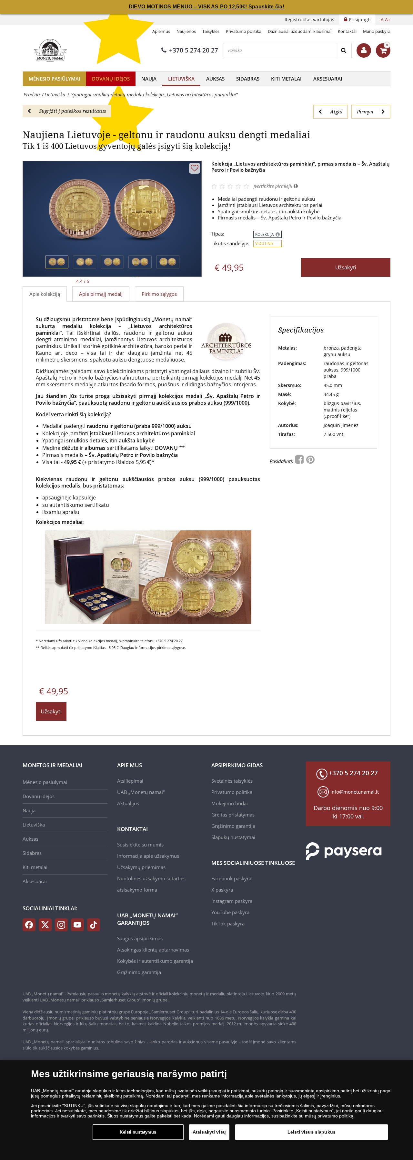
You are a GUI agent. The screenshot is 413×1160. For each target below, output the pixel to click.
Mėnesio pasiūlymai (54, 78)
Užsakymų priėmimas (141, 867)
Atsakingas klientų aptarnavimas (153, 949)
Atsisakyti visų (209, 1132)
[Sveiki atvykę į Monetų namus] (364, 50)
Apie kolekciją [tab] (44, 294)
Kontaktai (347, 31)
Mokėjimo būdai (229, 803)
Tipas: (217, 234)
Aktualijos (128, 803)
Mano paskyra (376, 31)
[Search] (344, 50)
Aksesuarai (327, 78)
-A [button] (381, 19)
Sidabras (247, 78)
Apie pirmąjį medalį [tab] (101, 294)
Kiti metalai (286, 78)
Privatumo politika (243, 31)
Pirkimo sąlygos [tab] (159, 294)
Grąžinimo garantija (139, 972)
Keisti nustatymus (138, 1132)
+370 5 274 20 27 (193, 50)
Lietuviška (181, 78)
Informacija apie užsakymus (148, 856)
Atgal (336, 111)
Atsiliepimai (130, 781)
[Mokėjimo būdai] (344, 850)
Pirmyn (365, 111)
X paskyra (222, 889)
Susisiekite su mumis (140, 844)
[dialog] (206, 1110)
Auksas (215, 78)
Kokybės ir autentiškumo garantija (155, 961)
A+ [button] (387, 19)
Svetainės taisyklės (232, 781)
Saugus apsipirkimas (140, 938)
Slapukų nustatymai (233, 837)
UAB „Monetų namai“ (141, 792)
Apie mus (161, 31)
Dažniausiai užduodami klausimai (299, 31)
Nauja (148, 78)
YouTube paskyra (230, 912)
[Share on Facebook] (300, 461)
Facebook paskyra (231, 878)
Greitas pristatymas (233, 814)
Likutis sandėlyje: (230, 243)
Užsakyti (345, 267)
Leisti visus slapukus (311, 1132)
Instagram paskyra (231, 901)
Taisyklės (210, 31)
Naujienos (186, 31)
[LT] (49, 50)
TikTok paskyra (228, 923)
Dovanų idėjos (111, 78)
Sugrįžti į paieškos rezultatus (72, 111)
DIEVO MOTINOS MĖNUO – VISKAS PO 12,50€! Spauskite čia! (206, 6)
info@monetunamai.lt (354, 791)
